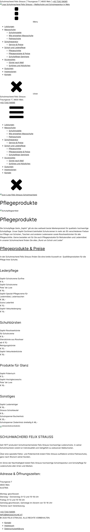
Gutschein (8, 68)
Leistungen (9, 26)
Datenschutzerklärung (14, 529)
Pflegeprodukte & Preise (19, 53)
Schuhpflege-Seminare (19, 56)
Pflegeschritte (15, 50)
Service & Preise (16, 44)
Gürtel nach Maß (16, 62)
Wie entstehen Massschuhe (21, 35)
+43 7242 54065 (59, 1)
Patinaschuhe (15, 38)
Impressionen (10, 71)
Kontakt (7, 74)
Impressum (9, 525)
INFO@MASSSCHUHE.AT (11, 515)
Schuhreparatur (11, 41)
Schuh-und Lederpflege (14, 47)
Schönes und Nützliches (19, 65)
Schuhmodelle (15, 32)
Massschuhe (10, 29)
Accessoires (9, 59)
